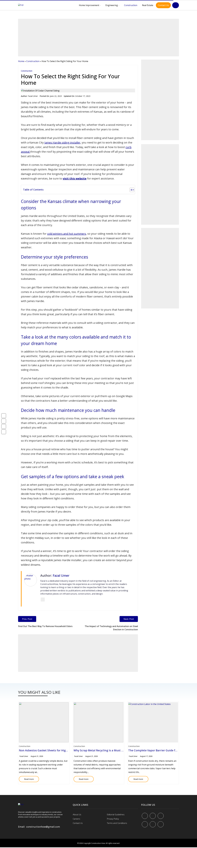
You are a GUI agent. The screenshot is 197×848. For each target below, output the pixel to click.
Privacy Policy (113, 818)
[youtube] (145, 824)
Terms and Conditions (117, 823)
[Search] (175, 5)
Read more (26, 778)
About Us (77, 814)
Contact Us (163, 5)
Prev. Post (27, 619)
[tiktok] (153, 824)
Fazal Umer (33, 96)
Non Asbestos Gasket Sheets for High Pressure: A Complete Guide (61, 750)
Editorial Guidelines (115, 814)
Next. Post (129, 619)
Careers (76, 818)
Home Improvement (89, 5)
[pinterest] (161, 816)
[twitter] (153, 816)
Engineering (111, 5)
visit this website (74, 178)
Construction (130, 5)
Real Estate (147, 5)
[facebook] (145, 816)
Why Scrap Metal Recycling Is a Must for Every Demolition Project (116, 750)
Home (21, 61)
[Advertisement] (98, 37)
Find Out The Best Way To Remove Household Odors (45, 626)
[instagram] (161, 824)
